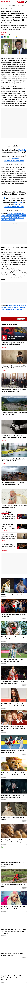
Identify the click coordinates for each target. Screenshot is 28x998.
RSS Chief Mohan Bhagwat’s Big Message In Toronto (8, 526)
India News (3, 347)
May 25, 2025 (19, 164)
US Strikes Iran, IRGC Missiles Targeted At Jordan (8, 546)
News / (2, 5)
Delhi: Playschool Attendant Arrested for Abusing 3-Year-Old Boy (13, 367)
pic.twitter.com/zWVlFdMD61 (14, 160)
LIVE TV (21, 2)
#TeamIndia (22, 150)
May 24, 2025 (19, 210)
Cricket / (6, 5)
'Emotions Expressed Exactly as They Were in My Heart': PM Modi (14, 506)
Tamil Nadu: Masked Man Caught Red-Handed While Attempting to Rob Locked (13, 437)
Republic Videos (4, 530)
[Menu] (26, 2)
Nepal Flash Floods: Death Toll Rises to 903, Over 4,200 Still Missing (14, 413)
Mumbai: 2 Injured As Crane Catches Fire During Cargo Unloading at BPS (13, 483)
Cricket (2, 34)
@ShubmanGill (14, 158)
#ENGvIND (16, 204)
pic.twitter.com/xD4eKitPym (14, 206)
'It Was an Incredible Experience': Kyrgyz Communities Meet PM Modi (13, 390)
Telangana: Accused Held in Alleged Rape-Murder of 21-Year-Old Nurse (14, 460)
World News (4, 393)
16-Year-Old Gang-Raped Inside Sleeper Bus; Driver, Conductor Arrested (13, 344)
